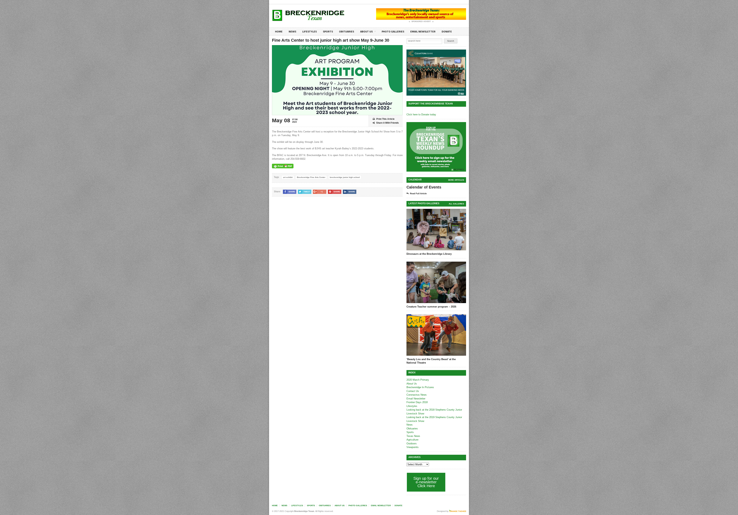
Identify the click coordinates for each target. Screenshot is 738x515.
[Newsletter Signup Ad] (436, 147)
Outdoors (411, 443)
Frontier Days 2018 (417, 402)
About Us (366, 31)
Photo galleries (393, 31)
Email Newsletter (422, 31)
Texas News (413, 436)
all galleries (456, 204)
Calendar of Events (423, 187)
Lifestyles (309, 31)
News (292, 31)
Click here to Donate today (421, 114)
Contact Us (412, 391)
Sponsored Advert (421, 21)
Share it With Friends (387, 123)
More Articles (456, 180)
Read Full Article (418, 193)
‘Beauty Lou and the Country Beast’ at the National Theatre (431, 361)
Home (279, 31)
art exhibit (288, 177)
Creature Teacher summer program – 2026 (431, 306)
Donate (447, 31)
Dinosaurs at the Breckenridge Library (429, 253)
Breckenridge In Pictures (420, 387)
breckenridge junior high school (345, 177)
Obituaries (346, 31)
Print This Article (385, 119)
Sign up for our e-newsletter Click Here (426, 482)
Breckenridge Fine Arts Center (311, 177)
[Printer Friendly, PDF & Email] (282, 166)
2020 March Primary (417, 379)
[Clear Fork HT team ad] (436, 73)
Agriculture (412, 439)
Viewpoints (412, 447)
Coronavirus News (416, 394)
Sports (328, 31)
